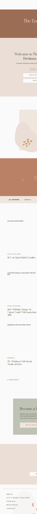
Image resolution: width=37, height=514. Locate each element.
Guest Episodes (14, 306)
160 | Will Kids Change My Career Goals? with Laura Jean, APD (22, 312)
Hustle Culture (14, 254)
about (10, 494)
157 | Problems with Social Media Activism (19, 363)
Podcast (11, 501)
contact (11, 508)
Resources (12, 505)
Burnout (11, 358)
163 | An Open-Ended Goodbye (21, 257)
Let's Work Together (18, 498)
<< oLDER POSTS (13, 380)
